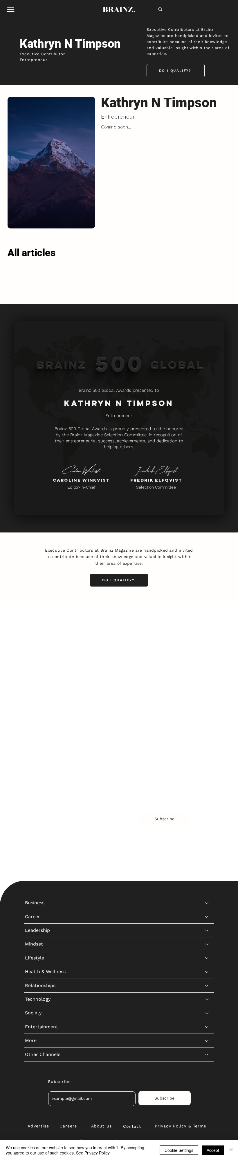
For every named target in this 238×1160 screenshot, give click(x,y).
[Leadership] (207, 651)
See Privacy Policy (93, 1153)
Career (32, 637)
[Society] (207, 733)
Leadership (37, 651)
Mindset (34, 664)
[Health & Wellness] (207, 692)
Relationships (40, 706)
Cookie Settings (179, 1150)
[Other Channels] (207, 775)
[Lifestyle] (207, 678)
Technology (38, 720)
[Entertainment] (207, 747)
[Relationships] (207, 706)
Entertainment (41, 747)
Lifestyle (34, 678)
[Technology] (207, 720)
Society (33, 733)
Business (34, 623)
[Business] (207, 623)
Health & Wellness (45, 692)
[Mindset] (207, 664)
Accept (213, 1150)
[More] (207, 761)
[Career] (207, 637)
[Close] (231, 1150)
